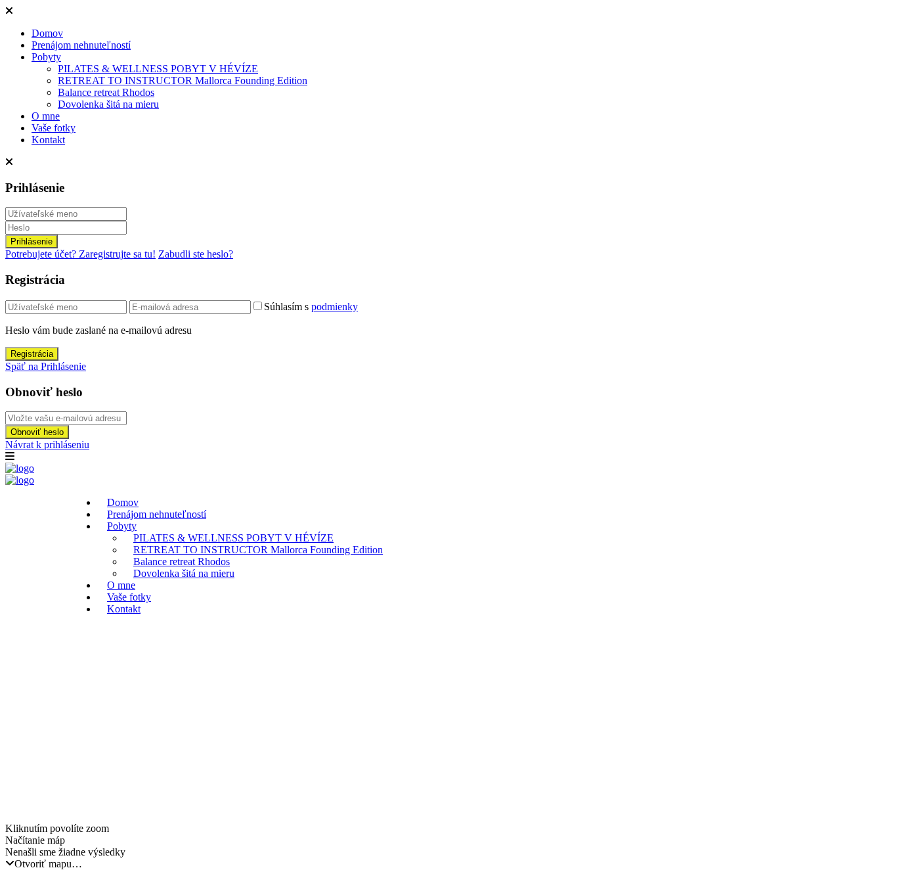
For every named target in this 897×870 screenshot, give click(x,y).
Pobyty (46, 56)
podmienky (334, 306)
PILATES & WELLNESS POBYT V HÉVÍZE (158, 68)
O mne (46, 116)
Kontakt (48, 139)
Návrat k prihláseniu (47, 444)
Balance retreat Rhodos (106, 92)
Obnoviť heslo (37, 432)
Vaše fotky (54, 127)
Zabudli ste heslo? (195, 254)
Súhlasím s (311, 306)
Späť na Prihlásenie (45, 366)
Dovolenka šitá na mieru (108, 104)
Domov (47, 33)
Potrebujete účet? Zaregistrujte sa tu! (80, 254)
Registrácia (32, 354)
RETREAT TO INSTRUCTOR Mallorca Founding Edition (182, 80)
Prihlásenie (32, 241)
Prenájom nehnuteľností (81, 45)
